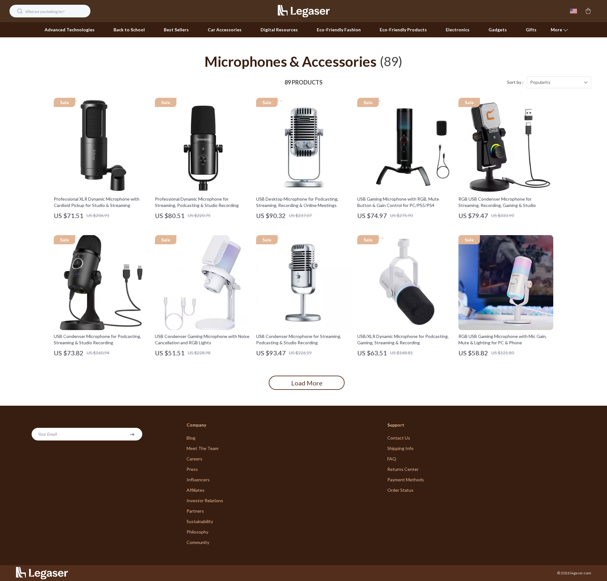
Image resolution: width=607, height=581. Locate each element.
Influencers (198, 479)
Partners (195, 511)
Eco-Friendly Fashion (339, 29)
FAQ (391, 458)
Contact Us (398, 437)
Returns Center (403, 469)
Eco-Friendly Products (403, 29)
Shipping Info (400, 448)
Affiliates (196, 490)
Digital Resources (279, 29)
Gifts (531, 29)
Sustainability (200, 521)
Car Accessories (225, 29)
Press (192, 469)
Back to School (129, 29)
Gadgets (497, 29)
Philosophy (197, 531)
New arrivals (521, 11)
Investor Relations (205, 500)
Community (198, 542)
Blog (191, 437)
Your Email (47, 434)
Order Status (400, 490)
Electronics (457, 29)
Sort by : (515, 82)
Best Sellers (176, 29)
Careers (194, 458)
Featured (548, 11)
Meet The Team (202, 448)
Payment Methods (405, 479)
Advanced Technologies (70, 29)
